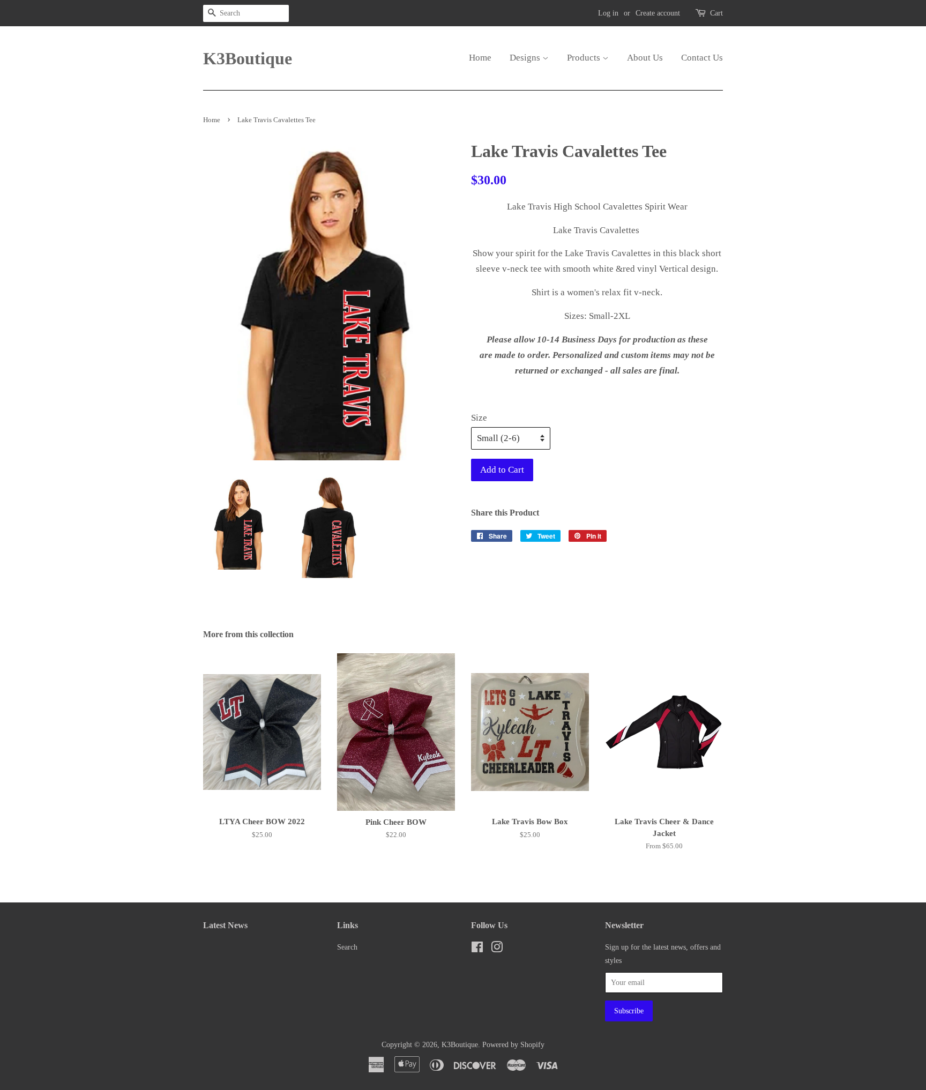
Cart (716, 13)
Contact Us (702, 58)
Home (480, 58)
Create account (658, 13)
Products (584, 58)
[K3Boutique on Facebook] (477, 949)
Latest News (225, 925)
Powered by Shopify (513, 1044)
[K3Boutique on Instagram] (497, 949)
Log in (608, 13)
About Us (645, 58)
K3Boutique (243, 58)
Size (479, 418)
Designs (526, 58)
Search (347, 947)
